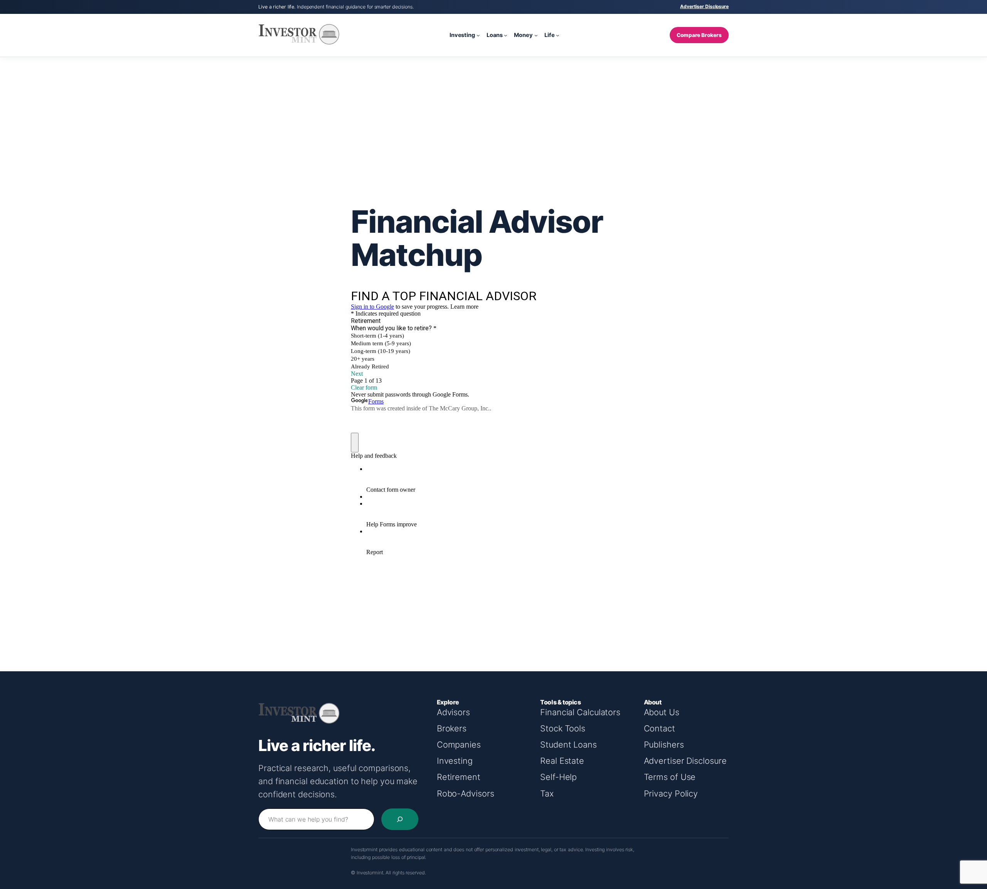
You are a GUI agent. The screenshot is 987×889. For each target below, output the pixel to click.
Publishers (664, 744)
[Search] (399, 819)
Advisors (453, 712)
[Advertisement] (493, 119)
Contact (659, 728)
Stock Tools (562, 728)
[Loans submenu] (505, 35)
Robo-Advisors (465, 793)
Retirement (458, 777)
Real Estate (562, 761)
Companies (459, 744)
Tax (547, 793)
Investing (455, 761)
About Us (661, 712)
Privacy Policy (671, 793)
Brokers (452, 728)
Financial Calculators (580, 712)
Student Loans (568, 744)
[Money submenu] (536, 35)
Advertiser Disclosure (704, 6)
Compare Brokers (699, 35)
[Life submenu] (557, 35)
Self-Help (558, 777)
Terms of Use (670, 777)
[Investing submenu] (478, 35)
